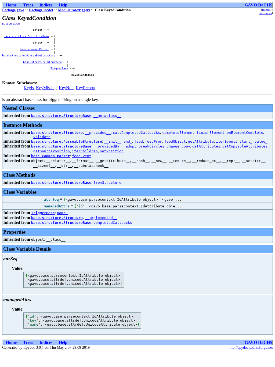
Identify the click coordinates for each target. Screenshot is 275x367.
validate (41, 137)
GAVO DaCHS (258, 5)
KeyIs (29, 87)
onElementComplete (245, 133)
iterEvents (226, 141)
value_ (261, 141)
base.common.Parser (34, 49)
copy (186, 146)
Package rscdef (41, 10)
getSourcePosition (51, 151)
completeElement (178, 133)
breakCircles (151, 146)
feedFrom (153, 141)
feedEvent (81, 156)
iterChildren (85, 151)
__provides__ (98, 133)
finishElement (211, 133)
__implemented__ (101, 218)
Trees (28, 5)
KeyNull (66, 87)
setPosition (112, 151)
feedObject (175, 141)
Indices (45, 5)
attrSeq (51, 199)
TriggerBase (59, 68)
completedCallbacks (112, 223)
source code (11, 23)
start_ (246, 141)
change (173, 146)
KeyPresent (85, 87)
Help (63, 5)
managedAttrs (57, 206)
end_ (128, 141)
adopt (131, 146)
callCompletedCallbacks (136, 133)
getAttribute (201, 141)
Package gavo (13, 10)
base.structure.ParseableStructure (28, 55)
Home (11, 5)
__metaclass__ (107, 116)
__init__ (112, 141)
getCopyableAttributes (244, 146)
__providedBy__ (108, 146)
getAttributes (206, 146)
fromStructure (107, 183)
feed (138, 141)
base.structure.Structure (42, 61)
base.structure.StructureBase (26, 36)
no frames (265, 13)
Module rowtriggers (74, 10)
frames (266, 9)
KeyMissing (46, 87)
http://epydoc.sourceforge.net (251, 348)
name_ (62, 213)
